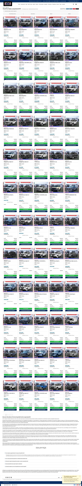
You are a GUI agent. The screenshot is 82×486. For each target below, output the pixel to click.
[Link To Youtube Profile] (77, 485)
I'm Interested (10, 110)
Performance (41, 4)
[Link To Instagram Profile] (11, 477)
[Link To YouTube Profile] (9, 477)
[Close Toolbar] (2, 485)
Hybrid (34, 4)
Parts (60, 4)
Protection (50, 4)
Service (57, 4)
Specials (45, 4)
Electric (37, 4)
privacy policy (72, 481)
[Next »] (12, 415)
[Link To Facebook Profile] (6, 477)
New (19, 4)
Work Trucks (30, 4)
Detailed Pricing (9, 37)
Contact (63, 4)
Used (26, 4)
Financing (54, 4)
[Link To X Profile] (8, 477)
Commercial (23, 4)
